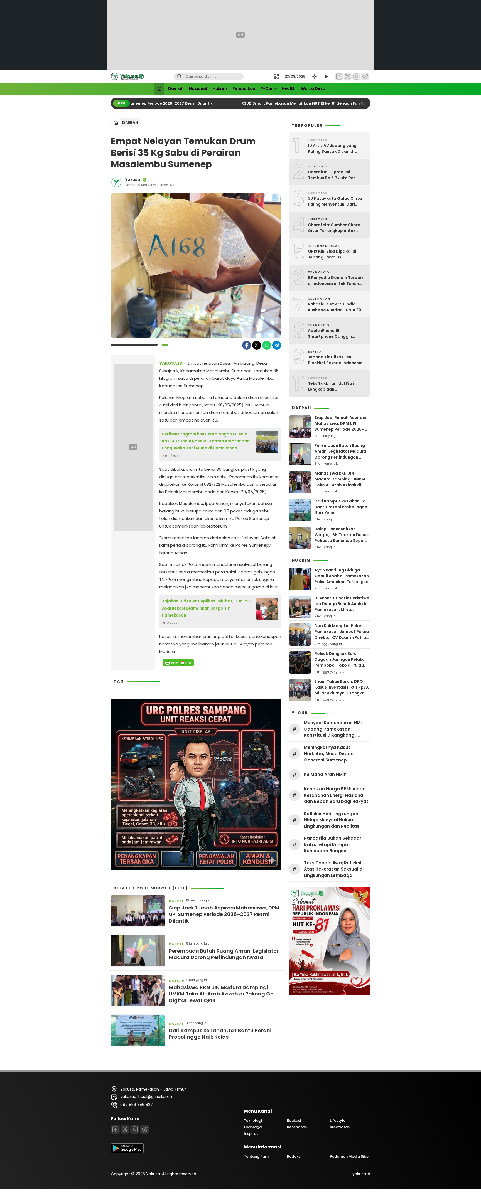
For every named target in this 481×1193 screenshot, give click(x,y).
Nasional (198, 88)
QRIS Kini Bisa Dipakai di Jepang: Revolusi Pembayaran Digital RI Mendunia (332, 254)
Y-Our (267, 88)
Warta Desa (313, 88)
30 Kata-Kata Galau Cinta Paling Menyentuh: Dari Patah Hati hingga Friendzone (335, 201)
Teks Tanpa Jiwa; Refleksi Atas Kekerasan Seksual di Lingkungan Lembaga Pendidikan (334, 869)
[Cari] (179, 76)
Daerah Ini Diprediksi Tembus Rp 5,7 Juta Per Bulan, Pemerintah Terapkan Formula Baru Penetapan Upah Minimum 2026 (337, 175)
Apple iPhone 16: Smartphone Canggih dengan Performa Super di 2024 (335, 333)
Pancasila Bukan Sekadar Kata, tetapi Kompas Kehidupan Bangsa (332, 844)
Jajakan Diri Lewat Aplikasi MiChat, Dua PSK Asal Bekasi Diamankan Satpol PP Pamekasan (206, 608)
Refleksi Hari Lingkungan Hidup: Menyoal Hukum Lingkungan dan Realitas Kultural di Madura (331, 820)
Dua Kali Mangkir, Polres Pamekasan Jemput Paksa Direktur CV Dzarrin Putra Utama (342, 634)
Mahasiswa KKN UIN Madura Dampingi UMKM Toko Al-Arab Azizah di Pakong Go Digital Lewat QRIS (221, 994)
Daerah (175, 88)
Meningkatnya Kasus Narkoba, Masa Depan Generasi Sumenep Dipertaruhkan (329, 754)
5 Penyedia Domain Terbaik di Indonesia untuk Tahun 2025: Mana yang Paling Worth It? (336, 281)
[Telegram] (365, 76)
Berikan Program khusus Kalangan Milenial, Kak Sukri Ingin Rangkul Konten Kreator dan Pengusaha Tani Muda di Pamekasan (206, 441)
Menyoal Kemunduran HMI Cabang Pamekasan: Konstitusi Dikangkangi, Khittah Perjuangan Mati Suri (336, 729)
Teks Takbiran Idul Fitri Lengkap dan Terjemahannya (331, 386)
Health (288, 88)
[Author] (116, 182)
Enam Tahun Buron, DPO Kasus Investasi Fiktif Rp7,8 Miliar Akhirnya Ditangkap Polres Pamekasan (342, 690)
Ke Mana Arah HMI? (325, 774)
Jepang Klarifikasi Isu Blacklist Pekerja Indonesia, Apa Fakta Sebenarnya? (336, 360)
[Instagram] (356, 76)
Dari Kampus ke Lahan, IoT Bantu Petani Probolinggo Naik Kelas (220, 1033)
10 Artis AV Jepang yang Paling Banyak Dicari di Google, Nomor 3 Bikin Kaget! (332, 148)
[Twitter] (348, 76)
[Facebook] (339, 76)
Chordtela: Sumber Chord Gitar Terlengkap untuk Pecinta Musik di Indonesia (335, 228)
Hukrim (220, 88)
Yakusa (132, 179)
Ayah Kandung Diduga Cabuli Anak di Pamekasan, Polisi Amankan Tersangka (342, 576)
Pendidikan (243, 88)
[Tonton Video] (326, 77)
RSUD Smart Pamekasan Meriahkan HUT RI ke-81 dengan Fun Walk (295, 103)
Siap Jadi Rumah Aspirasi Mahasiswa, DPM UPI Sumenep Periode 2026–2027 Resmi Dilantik (224, 914)
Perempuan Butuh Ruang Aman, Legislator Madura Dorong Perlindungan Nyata (224, 954)
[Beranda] (159, 89)
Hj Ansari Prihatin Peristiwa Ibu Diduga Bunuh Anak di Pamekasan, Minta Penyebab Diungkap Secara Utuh (342, 609)
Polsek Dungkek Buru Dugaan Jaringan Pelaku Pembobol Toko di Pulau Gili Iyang (340, 662)
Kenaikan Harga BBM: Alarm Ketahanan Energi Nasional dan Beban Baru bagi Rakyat (336, 795)
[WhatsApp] (266, 345)
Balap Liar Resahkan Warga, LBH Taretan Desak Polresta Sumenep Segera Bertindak (342, 537)
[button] (278, 76)
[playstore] (127, 1152)
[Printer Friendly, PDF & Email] (178, 662)
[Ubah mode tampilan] (314, 76)
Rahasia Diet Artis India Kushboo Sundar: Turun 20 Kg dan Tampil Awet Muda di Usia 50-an (337, 307)
